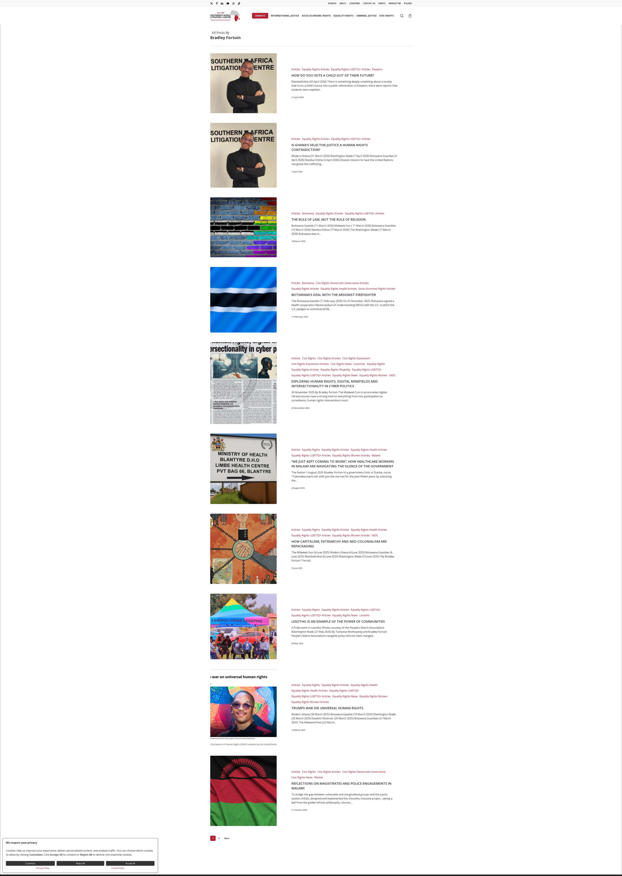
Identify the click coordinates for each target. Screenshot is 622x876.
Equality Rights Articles (315, 69)
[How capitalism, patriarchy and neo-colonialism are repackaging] (243, 549)
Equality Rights (376, 364)
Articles (295, 69)
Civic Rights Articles (329, 358)
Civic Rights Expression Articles (310, 364)
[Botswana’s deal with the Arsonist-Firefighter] (243, 300)
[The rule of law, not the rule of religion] (243, 227)
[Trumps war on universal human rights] (243, 707)
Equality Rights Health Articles (339, 288)
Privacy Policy (42, 868)
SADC (392, 375)
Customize (30, 863)
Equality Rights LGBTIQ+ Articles (350, 69)
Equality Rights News (345, 375)
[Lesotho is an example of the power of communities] (243, 626)
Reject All (80, 863)
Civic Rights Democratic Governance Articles (342, 283)
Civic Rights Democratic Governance (364, 772)
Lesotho (364, 615)
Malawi (376, 455)
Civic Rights (309, 358)
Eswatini (377, 69)
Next (226, 838)
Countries (359, 364)
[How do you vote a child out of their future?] (243, 83)
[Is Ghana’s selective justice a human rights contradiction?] (243, 155)
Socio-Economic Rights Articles (376, 288)
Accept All (130, 863)
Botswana (308, 213)
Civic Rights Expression (356, 358)
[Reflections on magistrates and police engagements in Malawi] (243, 791)
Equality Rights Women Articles (351, 455)
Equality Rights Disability (335, 369)
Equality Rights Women (373, 375)
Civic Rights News (341, 364)
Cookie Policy (117, 868)
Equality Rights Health (364, 685)
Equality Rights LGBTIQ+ (367, 369)
